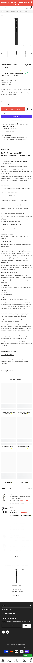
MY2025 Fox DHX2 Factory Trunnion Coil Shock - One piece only (20, 547)
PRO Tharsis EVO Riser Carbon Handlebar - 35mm (21, 524)
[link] (8, 407)
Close (31, 1)
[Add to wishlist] (28, 109)
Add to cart (16, 586)
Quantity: (3, 101)
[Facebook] (3, 632)
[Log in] (27, 8)
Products (7, 11)
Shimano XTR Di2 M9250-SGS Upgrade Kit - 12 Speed (21, 509)
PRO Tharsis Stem (14, 535)
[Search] (6, 8)
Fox (11, 494)
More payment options (16, 120)
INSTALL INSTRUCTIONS (7, 355)
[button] (27, 45)
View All (30, 488)
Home (2, 11)
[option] (16, 31)
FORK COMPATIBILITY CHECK (8, 351)
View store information (9, 131)
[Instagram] (7, 632)
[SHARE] (31, 109)
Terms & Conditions (13, 113)
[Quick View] (23, 572)
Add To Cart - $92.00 (13, 109)
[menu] (2, 8)
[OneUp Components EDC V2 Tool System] (16, 576)
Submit (27, 626)
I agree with (6, 113)
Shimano (12, 507)
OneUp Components (11, 80)
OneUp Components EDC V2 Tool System (17, 592)
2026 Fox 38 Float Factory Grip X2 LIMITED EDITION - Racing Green (20, 497)
